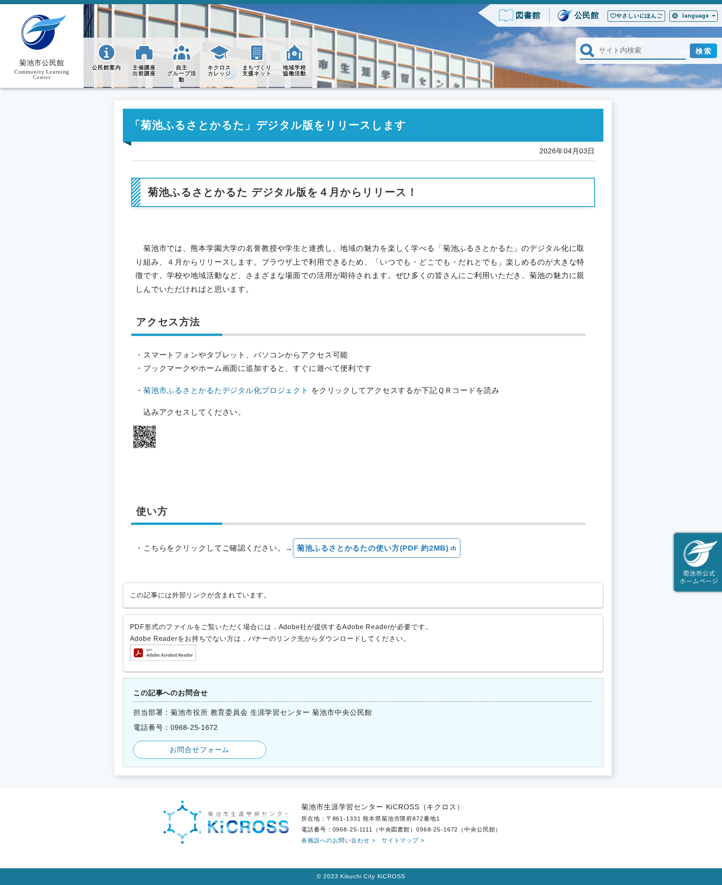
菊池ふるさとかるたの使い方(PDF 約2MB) (373, 548)
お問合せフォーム (199, 749)
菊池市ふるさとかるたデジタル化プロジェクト (226, 390)
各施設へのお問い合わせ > (338, 840)
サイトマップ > (403, 840)
